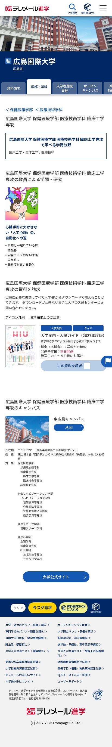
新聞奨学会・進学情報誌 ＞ (74, 638)
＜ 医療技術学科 (49, 109)
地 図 (69, 427)
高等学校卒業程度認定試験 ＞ (23, 662)
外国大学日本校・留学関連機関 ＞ (26, 638)
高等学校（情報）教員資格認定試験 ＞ (81, 668)
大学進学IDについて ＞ (19, 681)
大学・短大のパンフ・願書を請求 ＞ (27, 625)
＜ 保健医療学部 (19, 109)
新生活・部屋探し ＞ (17, 644)
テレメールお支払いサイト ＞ (23, 675)
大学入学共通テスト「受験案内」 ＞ (27, 651)
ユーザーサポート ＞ (70, 681)
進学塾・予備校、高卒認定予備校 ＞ (80, 644)
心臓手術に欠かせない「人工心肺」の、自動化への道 (21, 232)
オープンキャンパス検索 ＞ (74, 625)
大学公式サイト (56, 576)
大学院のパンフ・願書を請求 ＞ (77, 631)
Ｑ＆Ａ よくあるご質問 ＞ (74, 675)
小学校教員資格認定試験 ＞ (22, 668)
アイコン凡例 (15, 317)
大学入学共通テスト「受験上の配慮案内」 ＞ (81, 653)
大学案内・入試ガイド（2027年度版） (74, 335)
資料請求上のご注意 (45, 317)
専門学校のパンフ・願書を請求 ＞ (26, 631)
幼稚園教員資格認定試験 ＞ (74, 662)
